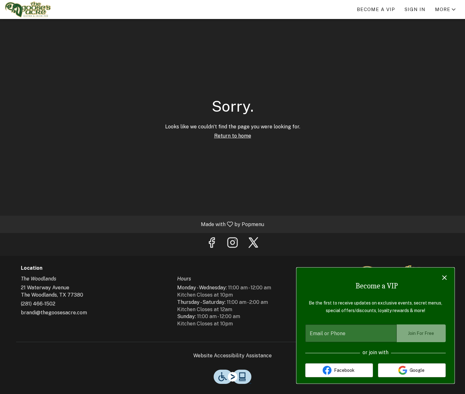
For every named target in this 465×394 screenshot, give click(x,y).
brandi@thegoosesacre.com (54, 313)
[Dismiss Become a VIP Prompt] (444, 277)
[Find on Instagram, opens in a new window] (232, 244)
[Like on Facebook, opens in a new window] (211, 244)
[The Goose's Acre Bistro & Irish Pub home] (33, 9)
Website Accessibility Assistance (232, 356)
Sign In (415, 9)
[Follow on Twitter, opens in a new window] (253, 244)
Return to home (232, 136)
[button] (446, 9)
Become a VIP (376, 9)
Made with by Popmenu (134, 224)
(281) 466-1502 (38, 304)
